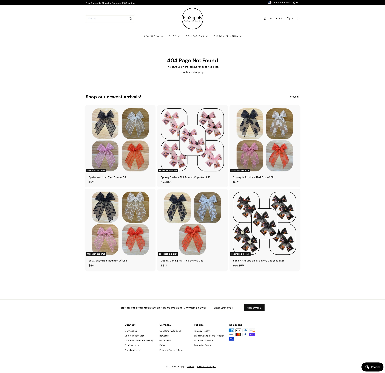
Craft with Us (132, 345)
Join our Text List (134, 335)
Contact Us (131, 330)
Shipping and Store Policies (209, 335)
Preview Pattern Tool (170, 350)
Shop (173, 36)
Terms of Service (203, 340)
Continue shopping (192, 72)
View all (294, 96)
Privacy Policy (202, 330)
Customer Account (170, 330)
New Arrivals (153, 36)
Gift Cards (165, 340)
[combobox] (110, 18)
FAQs (162, 345)
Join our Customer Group (139, 340)
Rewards (164, 335)
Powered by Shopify (206, 366)
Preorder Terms (202, 345)
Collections (195, 36)
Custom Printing (226, 36)
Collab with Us (133, 350)
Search (190, 366)
